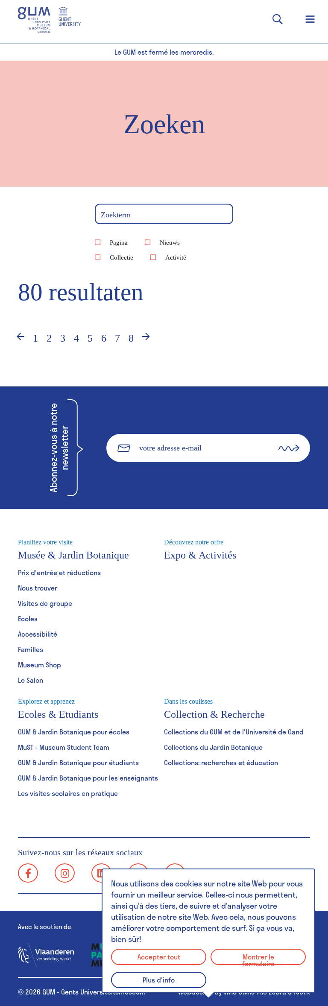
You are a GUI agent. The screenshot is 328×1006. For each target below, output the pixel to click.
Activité (175, 257)
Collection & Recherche (214, 708)
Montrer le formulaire (258, 958)
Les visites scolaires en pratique (68, 793)
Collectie (121, 257)
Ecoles (28, 618)
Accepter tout (159, 956)
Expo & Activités (200, 549)
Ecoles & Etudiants (58, 708)
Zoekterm (116, 215)
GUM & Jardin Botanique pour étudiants (78, 762)
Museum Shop (39, 664)
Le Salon (30, 680)
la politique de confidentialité (210, 476)
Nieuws (170, 242)
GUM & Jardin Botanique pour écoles (73, 731)
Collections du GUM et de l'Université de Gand (234, 731)
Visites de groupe (45, 603)
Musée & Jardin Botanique (73, 549)
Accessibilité (37, 634)
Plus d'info (159, 979)
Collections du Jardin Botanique (213, 747)
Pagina (119, 242)
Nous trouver (37, 587)
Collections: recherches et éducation (221, 762)
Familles (30, 649)
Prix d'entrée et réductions (59, 572)
